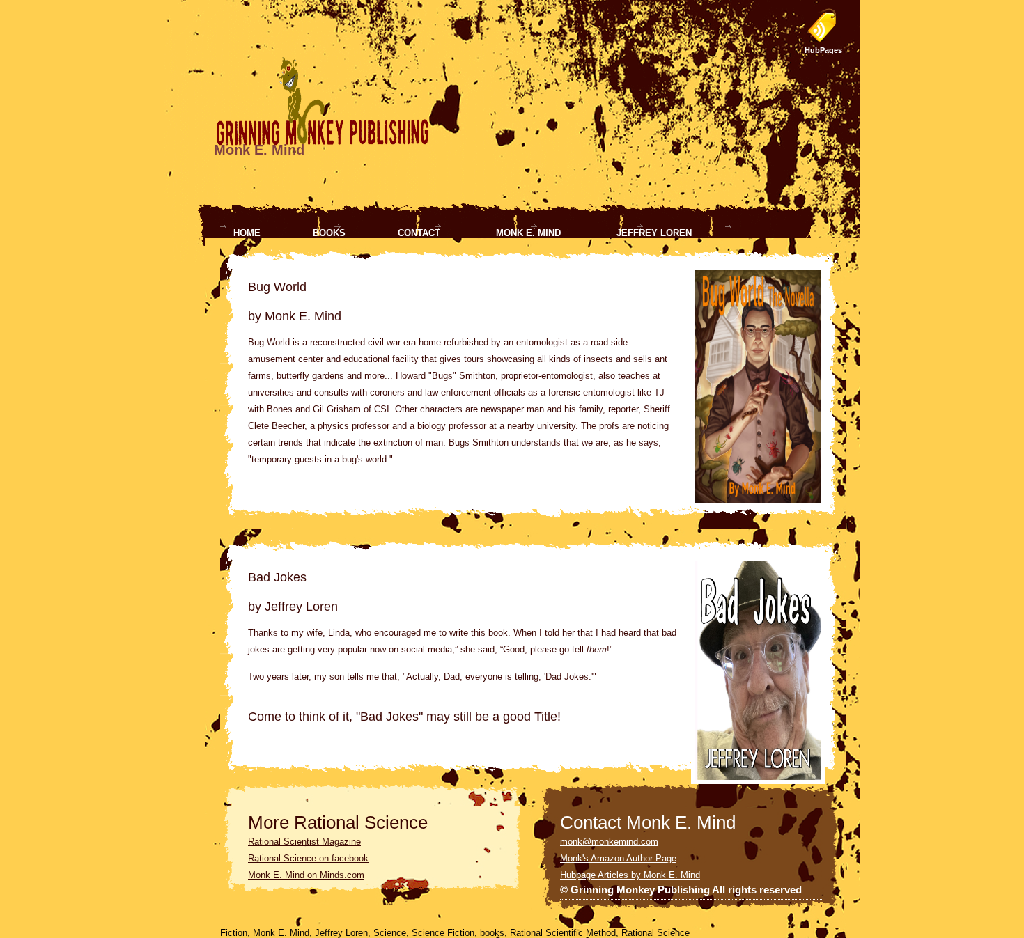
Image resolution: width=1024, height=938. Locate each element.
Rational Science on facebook (308, 858)
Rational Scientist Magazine (304, 841)
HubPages (823, 50)
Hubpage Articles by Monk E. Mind (630, 875)
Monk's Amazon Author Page (618, 858)
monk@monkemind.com (609, 841)
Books (329, 233)
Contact (419, 233)
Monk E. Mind (528, 233)
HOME (247, 233)
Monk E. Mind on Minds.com (306, 875)
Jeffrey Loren (654, 233)
